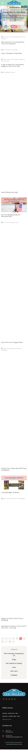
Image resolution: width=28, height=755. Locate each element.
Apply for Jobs (6, 719)
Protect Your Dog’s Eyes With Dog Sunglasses (13, 469)
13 (10, 641)
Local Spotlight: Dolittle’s (10, 492)
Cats (14, 667)
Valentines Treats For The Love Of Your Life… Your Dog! (13, 627)
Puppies (14, 675)
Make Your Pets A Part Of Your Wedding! (12, 619)
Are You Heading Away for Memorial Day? (10, 215)
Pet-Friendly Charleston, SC (14, 655)
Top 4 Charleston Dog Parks (11, 53)
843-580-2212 (9, 732)
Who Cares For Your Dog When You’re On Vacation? (12, 43)
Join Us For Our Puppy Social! (12, 342)
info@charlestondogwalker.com (14, 737)
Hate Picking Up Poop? (9, 192)
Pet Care (14, 671)
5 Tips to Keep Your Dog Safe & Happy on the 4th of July (12, 65)
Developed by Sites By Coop (14, 744)
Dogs (14, 659)
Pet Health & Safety (14, 663)
